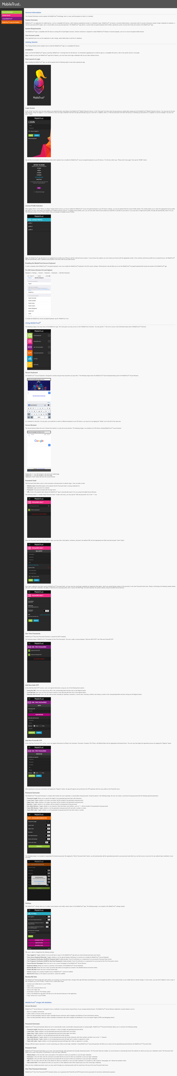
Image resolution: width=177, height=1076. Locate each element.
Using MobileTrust (7, 18)
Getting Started (6, 15)
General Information (7, 12)
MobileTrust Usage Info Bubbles (11, 22)
